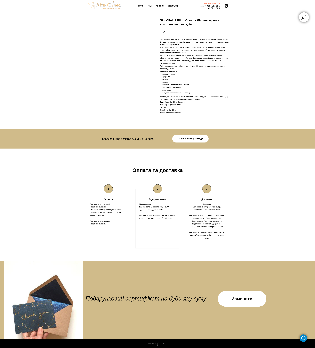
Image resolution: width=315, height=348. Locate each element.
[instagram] (226, 6)
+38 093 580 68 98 (212, 4)
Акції (150, 6)
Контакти (160, 6)
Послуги (140, 6)
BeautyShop (173, 6)
